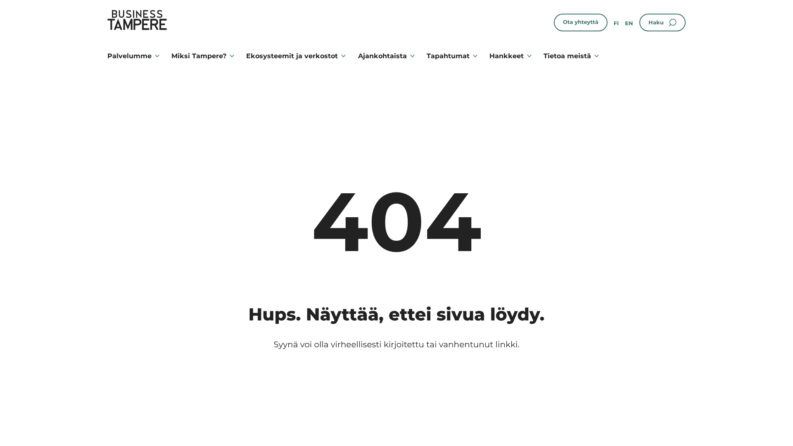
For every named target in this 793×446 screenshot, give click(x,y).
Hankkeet (506, 56)
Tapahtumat (448, 56)
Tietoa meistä (567, 56)
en (629, 23)
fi (616, 23)
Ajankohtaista (382, 56)
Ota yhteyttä (580, 22)
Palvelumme (129, 56)
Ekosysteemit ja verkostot (292, 56)
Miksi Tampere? (198, 56)
